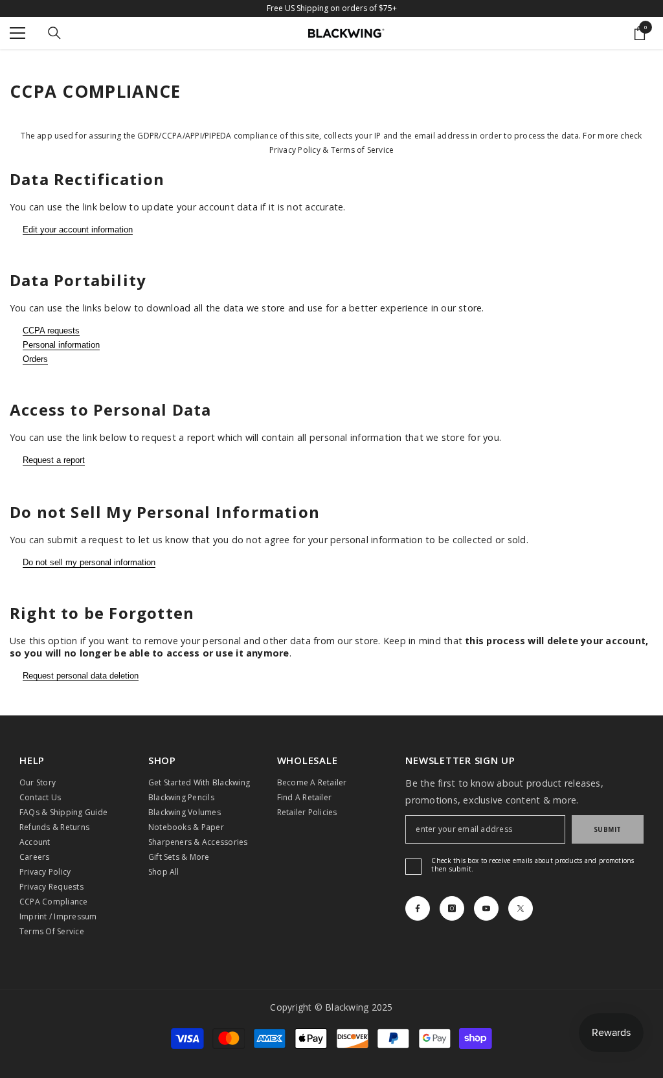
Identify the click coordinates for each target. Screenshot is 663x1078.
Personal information (61, 345)
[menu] (17, 33)
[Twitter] (520, 908)
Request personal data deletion (81, 675)
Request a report (54, 460)
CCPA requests (51, 330)
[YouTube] (486, 908)
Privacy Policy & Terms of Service (331, 149)
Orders (35, 359)
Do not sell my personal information (89, 562)
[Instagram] (452, 908)
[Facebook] (417, 908)
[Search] (54, 33)
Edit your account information (78, 229)
